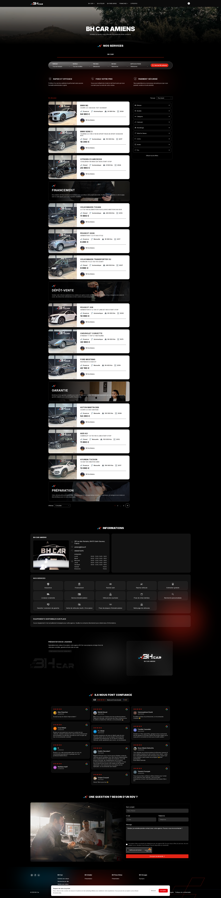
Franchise (123, 3)
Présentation (88, 878)
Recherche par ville (63, 881)
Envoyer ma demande (156, 856)
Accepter (163, 890)
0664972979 (78, 551)
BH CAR (110, 54)
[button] (152, 105)
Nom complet (130, 807)
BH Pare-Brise (112, 3)
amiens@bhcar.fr (80, 547)
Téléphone (161, 816)
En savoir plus (57, 892)
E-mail (128, 816)
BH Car (90, 3)
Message (129, 824)
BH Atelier (100, 3)
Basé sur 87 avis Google (114, 700)
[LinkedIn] (38, 875)
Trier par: (152, 98)
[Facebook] (35, 875)
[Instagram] (31, 875)
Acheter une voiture (63, 878)
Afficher (50, 505)
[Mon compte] (189, 3)
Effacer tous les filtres (152, 155)
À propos (134, 3)
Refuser (153, 890)
